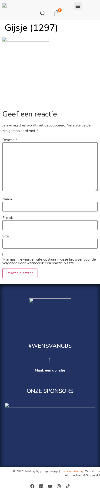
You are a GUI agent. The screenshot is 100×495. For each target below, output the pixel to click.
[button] (78, 6)
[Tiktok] (67, 486)
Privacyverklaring (72, 471)
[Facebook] (32, 486)
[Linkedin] (41, 486)
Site (5, 236)
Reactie (9, 140)
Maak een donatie (50, 370)
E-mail (7, 218)
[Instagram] (59, 486)
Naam (7, 199)
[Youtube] (50, 486)
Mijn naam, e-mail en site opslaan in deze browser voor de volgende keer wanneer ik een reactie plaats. (49, 261)
